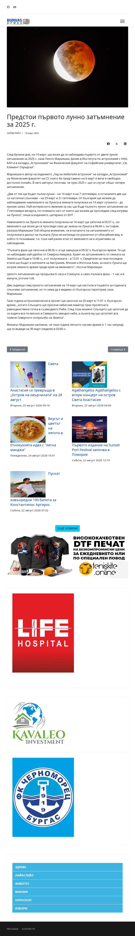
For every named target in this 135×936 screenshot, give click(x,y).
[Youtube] (14, 7)
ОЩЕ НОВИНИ (67, 528)
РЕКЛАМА (12, 929)
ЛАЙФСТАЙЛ (14, 133)
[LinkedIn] (125, 144)
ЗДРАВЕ (20, 867)
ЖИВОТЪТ (22, 884)
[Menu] (122, 21)
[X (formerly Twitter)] (117, 144)
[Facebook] (8, 7)
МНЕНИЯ (21, 892)
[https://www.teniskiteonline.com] (67, 555)
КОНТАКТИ (28, 929)
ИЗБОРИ (21, 908)
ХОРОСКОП (23, 900)
